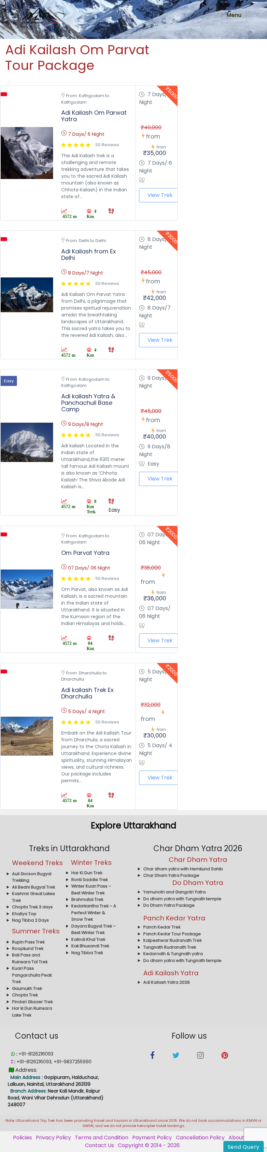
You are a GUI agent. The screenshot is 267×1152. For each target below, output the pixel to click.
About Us (240, 1137)
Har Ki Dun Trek (86, 873)
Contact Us (99, 1145)
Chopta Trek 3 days (32, 907)
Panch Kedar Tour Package (172, 934)
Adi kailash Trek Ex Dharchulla (87, 693)
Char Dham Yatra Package (171, 875)
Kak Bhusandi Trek (90, 946)
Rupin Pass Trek (28, 942)
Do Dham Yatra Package (169, 905)
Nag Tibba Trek (87, 952)
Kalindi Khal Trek (88, 939)
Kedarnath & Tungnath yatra (173, 953)
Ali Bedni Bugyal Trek (33, 887)
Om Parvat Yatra (85, 553)
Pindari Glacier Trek (32, 1002)
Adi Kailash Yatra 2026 (166, 982)
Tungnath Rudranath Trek (169, 947)
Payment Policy (152, 1137)
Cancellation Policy (200, 1137)
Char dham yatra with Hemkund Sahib (183, 869)
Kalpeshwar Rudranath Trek (172, 940)
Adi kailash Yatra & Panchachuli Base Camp (88, 402)
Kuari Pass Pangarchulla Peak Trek (32, 975)
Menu (234, 15)
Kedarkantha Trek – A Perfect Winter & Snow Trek (93, 912)
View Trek (160, 195)
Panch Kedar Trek (161, 927)
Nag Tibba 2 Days (30, 920)
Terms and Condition (101, 1137)
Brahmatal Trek (87, 899)
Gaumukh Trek (27, 988)
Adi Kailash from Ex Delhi (88, 254)
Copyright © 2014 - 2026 (149, 1145)
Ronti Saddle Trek (89, 879)
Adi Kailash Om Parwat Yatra (94, 116)
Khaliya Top (24, 913)
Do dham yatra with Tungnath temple (182, 899)
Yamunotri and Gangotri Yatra (174, 892)
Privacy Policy (53, 1137)
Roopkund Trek (27, 948)
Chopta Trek (25, 995)
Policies (22, 1137)
